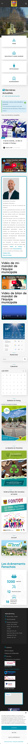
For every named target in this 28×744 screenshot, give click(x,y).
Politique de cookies (8, 741)
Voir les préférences (14, 737)
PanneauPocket (17, 249)
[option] (14, 134)
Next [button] (23, 129)
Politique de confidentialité (18, 741)
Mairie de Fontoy (16, 246)
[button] (26, 712)
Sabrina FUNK (9, 147)
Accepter (14, 727)
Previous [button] (5, 129)
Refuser (14, 732)
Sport (3, 137)
